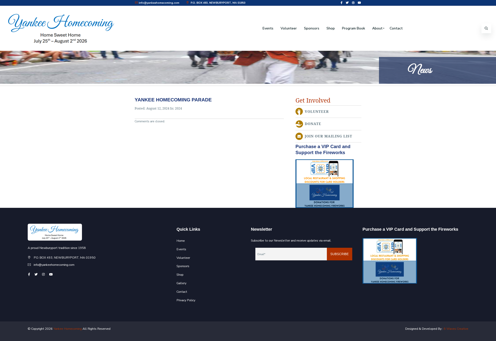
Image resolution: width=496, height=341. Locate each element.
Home (181, 241)
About (377, 28)
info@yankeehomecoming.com (159, 3)
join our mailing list (328, 136)
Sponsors (311, 28)
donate (313, 124)
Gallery (181, 283)
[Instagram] (353, 3)
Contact (396, 28)
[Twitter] (347, 3)
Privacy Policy (186, 300)
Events (268, 28)
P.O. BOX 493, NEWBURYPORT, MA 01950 (217, 3)
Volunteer (289, 28)
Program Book (353, 28)
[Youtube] (359, 3)
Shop (330, 28)
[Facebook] (341, 3)
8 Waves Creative (456, 329)
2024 (178, 108)
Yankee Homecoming (67, 329)
